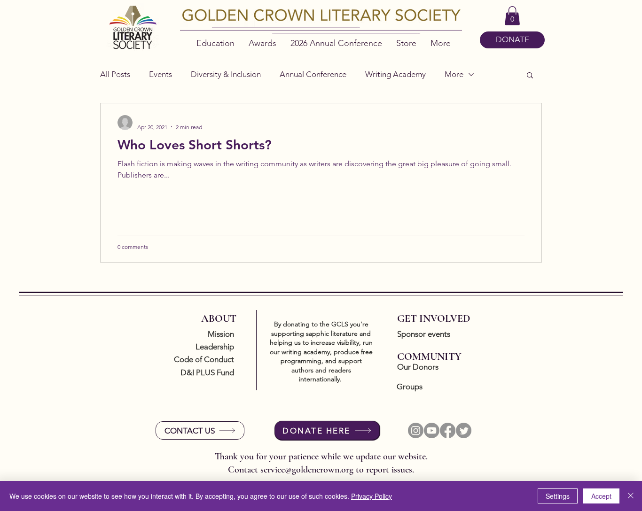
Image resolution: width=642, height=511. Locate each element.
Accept (601, 496)
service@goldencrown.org (306, 469)
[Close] (630, 495)
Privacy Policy (371, 496)
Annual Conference (313, 74)
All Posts (115, 74)
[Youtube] (431, 430)
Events (160, 74)
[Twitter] (463, 430)
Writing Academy (395, 74)
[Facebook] (447, 430)
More (454, 74)
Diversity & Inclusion (226, 74)
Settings (558, 496)
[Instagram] (415, 430)
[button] (512, 15)
